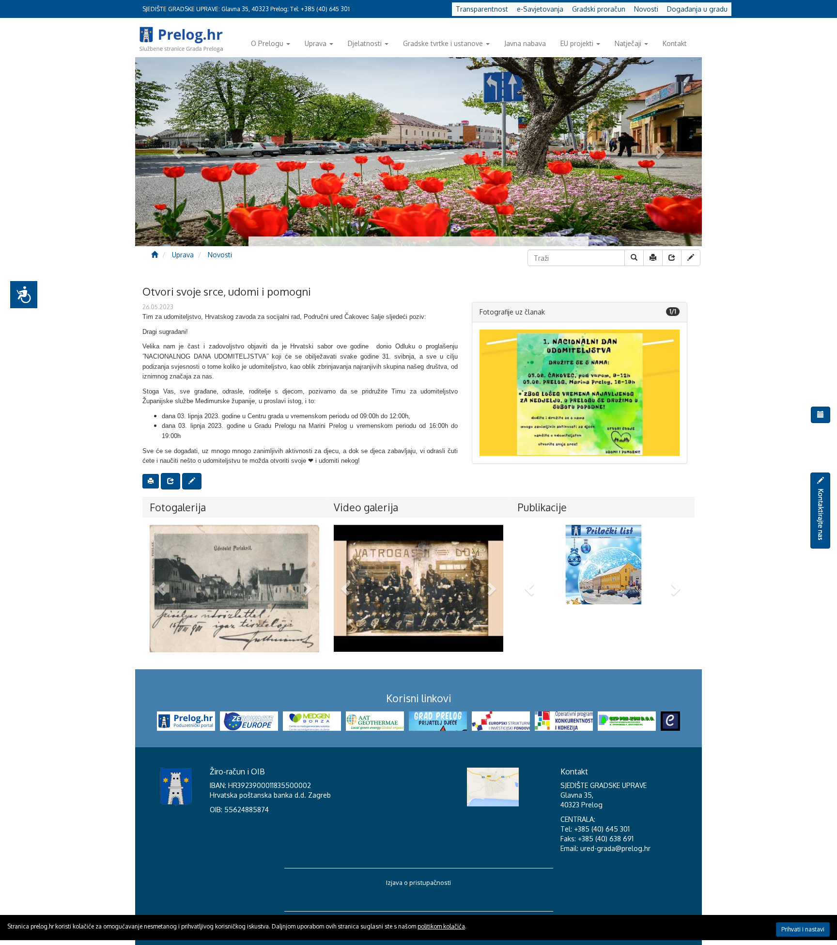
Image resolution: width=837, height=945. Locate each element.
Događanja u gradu (697, 9)
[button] (162, 588)
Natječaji (628, 43)
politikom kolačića (441, 926)
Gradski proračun (598, 9)
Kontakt (675, 43)
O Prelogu (267, 43)
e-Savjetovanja (540, 9)
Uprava (315, 43)
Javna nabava (525, 43)
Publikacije (542, 507)
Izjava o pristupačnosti (418, 882)
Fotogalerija (178, 507)
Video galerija (366, 507)
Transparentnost (482, 9)
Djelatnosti (365, 43)
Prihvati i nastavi (802, 929)
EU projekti (576, 43)
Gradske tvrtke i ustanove (443, 43)
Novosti (646, 9)
